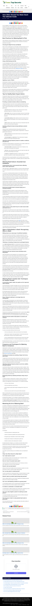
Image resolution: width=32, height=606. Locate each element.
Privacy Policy (20, 604)
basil (19, 220)
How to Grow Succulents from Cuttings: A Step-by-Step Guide (12, 590)
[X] (11, 11)
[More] (22, 11)
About (11, 604)
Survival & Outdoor (21, 6)
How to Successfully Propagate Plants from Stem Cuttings (12, 591)
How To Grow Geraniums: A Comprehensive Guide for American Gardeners (14, 588)
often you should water (8, 353)
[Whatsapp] (17, 11)
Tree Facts (18, 6)
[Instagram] (20, 11)
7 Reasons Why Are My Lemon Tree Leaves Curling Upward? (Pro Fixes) (14, 581)
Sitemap (28, 604)
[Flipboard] (19, 11)
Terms (17, 604)
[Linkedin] (14, 11)
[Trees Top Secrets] (12, 2)
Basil (8, 18)
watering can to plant (19, 68)
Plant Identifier (26, 6)
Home (4, 5)
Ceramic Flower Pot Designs (8, 587)
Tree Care (15, 6)
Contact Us (14, 604)
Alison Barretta (4, 18)
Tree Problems (12, 6)
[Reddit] (13, 11)
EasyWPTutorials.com (21, 603)
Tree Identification (8, 6)
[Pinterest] (16, 11)
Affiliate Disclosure (24, 604)
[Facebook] (10, 11)
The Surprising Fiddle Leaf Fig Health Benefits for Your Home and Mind (14, 584)
